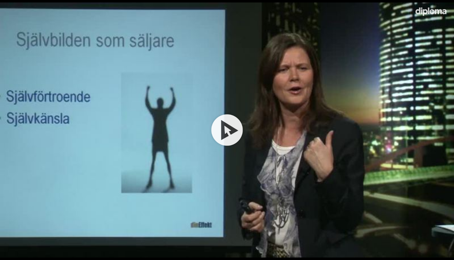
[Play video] (227, 130)
